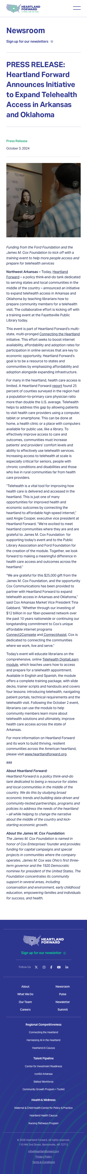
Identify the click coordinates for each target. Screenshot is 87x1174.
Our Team (25, 1002)
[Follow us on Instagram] (44, 967)
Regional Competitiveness (43, 1024)
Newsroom (63, 986)
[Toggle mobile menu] (77, 8)
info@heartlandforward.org (43, 1151)
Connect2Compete (21, 634)
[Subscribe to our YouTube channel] (59, 967)
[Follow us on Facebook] (51, 967)
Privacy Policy (43, 1156)
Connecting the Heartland (59, 334)
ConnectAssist (55, 634)
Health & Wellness (43, 1100)
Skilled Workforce (43, 1081)
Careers (25, 1009)
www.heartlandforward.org (46, 754)
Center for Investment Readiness (43, 1066)
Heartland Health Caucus (43, 1115)
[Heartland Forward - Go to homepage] (23, 8)
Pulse (62, 994)
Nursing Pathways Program (43, 1123)
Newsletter (63, 1002)
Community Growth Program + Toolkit (44, 1089)
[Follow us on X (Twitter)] (36, 967)
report (57, 386)
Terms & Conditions (43, 1162)
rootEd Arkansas (43, 1073)
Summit (63, 1009)
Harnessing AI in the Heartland (43, 1040)
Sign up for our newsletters (27, 41)
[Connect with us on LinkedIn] (66, 967)
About (25, 986)
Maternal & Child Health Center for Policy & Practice (43, 1107)
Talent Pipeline (43, 1058)
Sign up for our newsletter (41, 953)
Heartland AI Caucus (43, 1047)
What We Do (25, 994)
